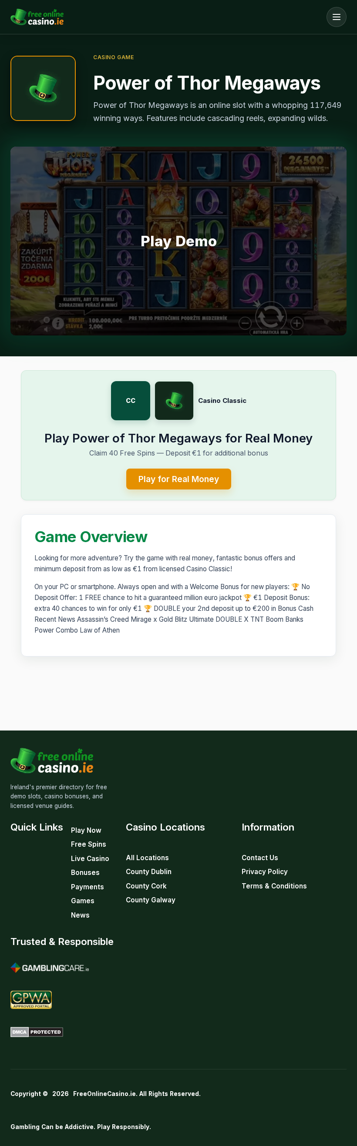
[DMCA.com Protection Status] (36, 1032)
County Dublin (149, 872)
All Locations (147, 858)
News (80, 915)
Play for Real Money (178, 479)
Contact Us (260, 858)
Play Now (86, 830)
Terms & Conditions (274, 886)
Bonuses (85, 872)
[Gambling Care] (49, 967)
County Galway (150, 900)
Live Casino (90, 858)
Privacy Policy (265, 872)
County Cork (146, 886)
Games (82, 901)
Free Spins (88, 844)
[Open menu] (337, 17)
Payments (87, 887)
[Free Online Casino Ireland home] (166, 17)
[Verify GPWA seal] (31, 1000)
